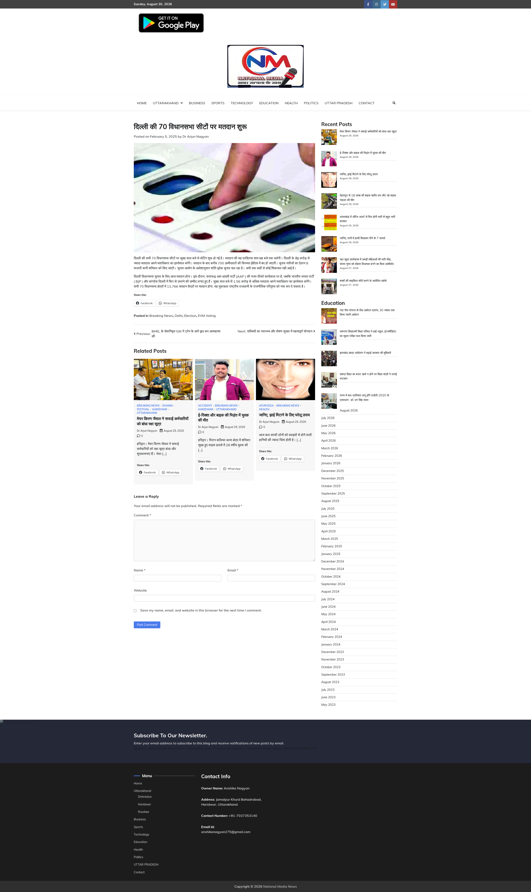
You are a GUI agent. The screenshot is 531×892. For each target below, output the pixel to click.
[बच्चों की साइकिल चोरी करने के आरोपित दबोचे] (329, 287)
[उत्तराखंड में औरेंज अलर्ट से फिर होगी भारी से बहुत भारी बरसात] (329, 223)
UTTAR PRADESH (338, 103)
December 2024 (332, 561)
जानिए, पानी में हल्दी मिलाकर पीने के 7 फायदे (362, 238)
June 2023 (328, 697)
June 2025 (328, 516)
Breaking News (161, 316)
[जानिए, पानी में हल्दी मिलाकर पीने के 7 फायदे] (329, 244)
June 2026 (328, 426)
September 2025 (333, 493)
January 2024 (330, 644)
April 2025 (328, 531)
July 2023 (328, 690)
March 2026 (329, 448)
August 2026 (349, 410)
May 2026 (328, 433)
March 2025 (329, 539)
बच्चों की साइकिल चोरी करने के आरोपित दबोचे (363, 281)
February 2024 (331, 637)
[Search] (394, 103)
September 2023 (333, 674)
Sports (217, 103)
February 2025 (331, 546)
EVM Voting (207, 316)
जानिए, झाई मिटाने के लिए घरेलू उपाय (284, 415)
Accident (205, 405)
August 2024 (330, 591)
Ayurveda (266, 405)
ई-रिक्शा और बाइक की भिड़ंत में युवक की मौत (363, 153)
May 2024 (328, 614)
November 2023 (332, 659)
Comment (142, 515)
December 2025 (332, 471)
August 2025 (330, 501)
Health (291, 103)
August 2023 (330, 682)
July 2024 (328, 599)
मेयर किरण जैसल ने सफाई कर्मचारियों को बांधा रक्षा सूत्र (368, 131)
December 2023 (332, 652)
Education (269, 103)
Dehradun (145, 797)
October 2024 (331, 576)
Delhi (179, 316)
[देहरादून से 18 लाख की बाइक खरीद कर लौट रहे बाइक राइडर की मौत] (329, 201)
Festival (143, 409)
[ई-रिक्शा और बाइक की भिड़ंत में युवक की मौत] (329, 159)
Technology (242, 103)
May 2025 (328, 524)
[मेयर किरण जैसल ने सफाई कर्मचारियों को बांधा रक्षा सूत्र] (329, 137)
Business (197, 103)
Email (233, 570)
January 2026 (330, 463)
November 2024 (332, 569)
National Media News (280, 886)
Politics (311, 103)
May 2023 (328, 705)
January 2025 (330, 554)
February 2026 (331, 456)
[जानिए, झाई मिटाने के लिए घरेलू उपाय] (329, 180)
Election (190, 316)
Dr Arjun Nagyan (196, 136)
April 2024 (328, 622)
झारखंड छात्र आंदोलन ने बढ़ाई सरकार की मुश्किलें (365, 353)
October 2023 (331, 667)
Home (142, 103)
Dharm (167, 405)
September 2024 (333, 584)
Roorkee (143, 812)
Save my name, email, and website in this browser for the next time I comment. (201, 610)
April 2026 (328, 440)
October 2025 (331, 486)
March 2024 (329, 629)
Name (139, 570)
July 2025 (328, 509)
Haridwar (159, 409)
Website (140, 590)
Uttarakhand (166, 103)
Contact (367, 103)
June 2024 (328, 607)
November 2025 (332, 478)
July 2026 (328, 418)
